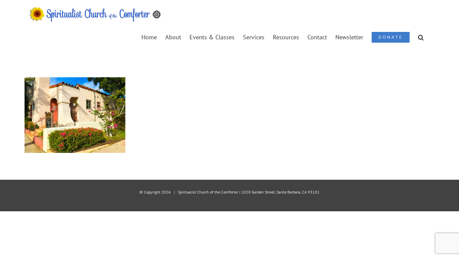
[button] (421, 37)
